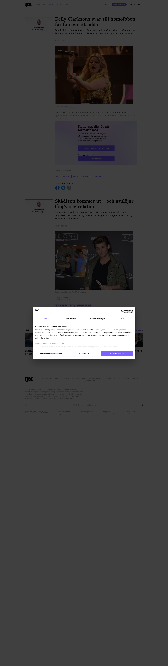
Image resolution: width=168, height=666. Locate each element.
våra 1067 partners (48, 330)
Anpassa (82, 354)
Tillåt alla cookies (117, 354)
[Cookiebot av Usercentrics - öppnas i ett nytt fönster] (123, 311)
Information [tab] (71, 319)
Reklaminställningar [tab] (97, 319)
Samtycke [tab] (45, 319)
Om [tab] (122, 319)
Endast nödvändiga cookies (51, 354)
